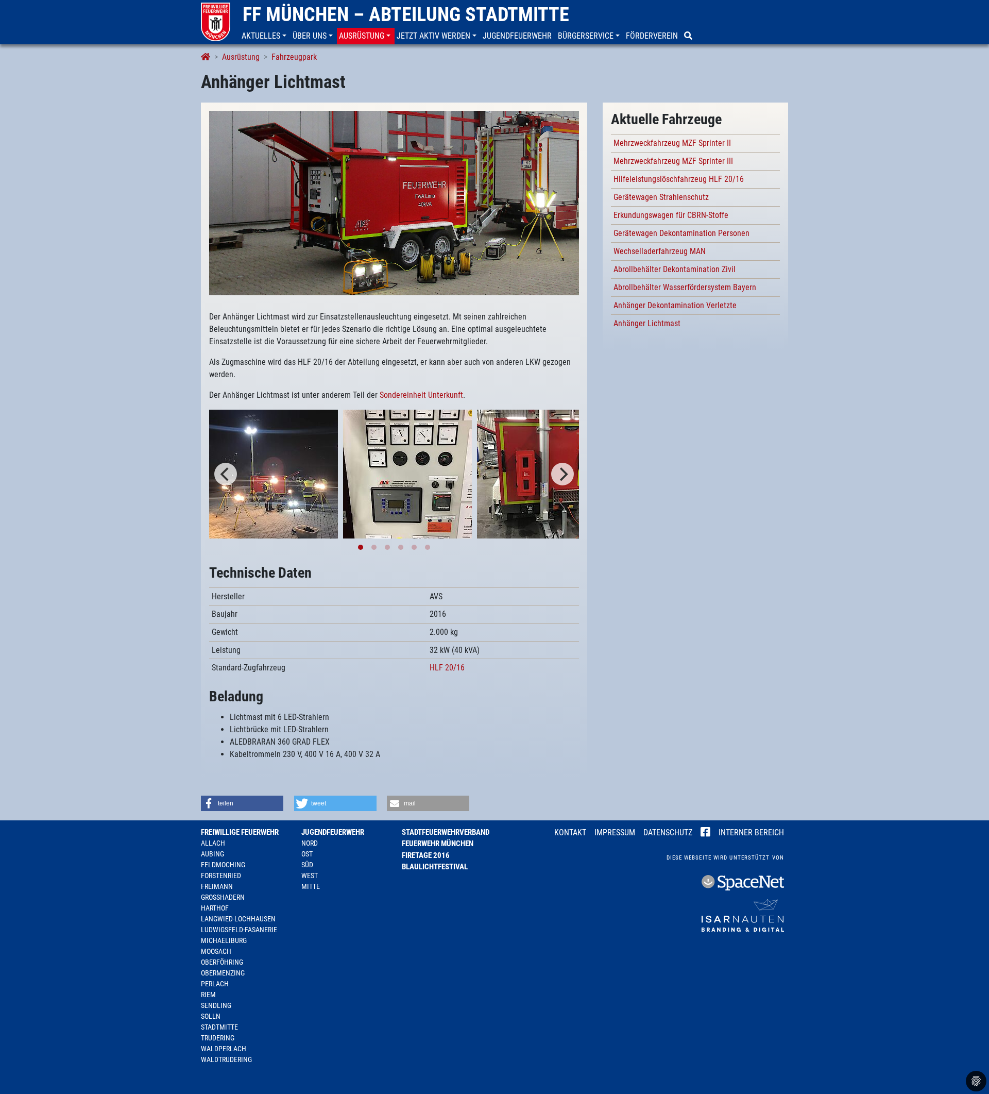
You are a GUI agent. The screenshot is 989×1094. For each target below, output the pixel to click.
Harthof (215, 908)
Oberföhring (222, 962)
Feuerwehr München (437, 843)
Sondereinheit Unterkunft (421, 395)
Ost (307, 854)
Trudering (217, 1038)
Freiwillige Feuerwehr (240, 832)
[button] (265, 36)
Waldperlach (223, 1049)
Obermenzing (223, 973)
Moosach (216, 951)
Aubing (212, 854)
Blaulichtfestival (435, 866)
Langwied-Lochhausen (238, 919)
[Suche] (689, 36)
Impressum (614, 832)
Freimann (217, 886)
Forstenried (221, 875)
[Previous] (225, 474)
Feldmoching (223, 865)
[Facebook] (705, 833)
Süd (307, 865)
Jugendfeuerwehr (332, 832)
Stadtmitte (219, 1027)
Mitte (310, 886)
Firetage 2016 (426, 855)
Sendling (216, 1005)
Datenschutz (667, 832)
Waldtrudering (226, 1059)
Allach (213, 843)
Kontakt (570, 832)
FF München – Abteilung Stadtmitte (406, 14)
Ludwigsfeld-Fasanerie (239, 929)
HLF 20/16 (447, 667)
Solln (210, 1016)
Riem (208, 994)
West (309, 875)
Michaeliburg (224, 940)
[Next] (562, 474)
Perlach (215, 984)
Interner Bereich (751, 832)
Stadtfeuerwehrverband (445, 832)
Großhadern (223, 897)
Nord (309, 843)
